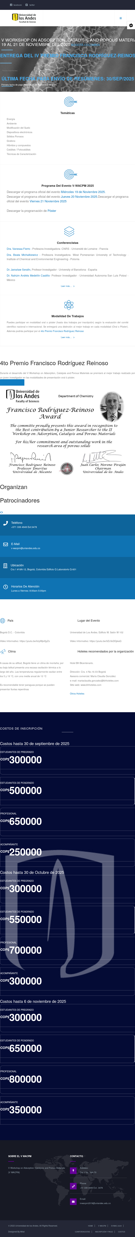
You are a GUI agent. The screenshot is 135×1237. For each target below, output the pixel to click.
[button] (0, 512)
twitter (32, 4)
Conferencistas (82, 1232)
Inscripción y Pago (104, 1232)
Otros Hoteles (77, 693)
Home (90, 1226)
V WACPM (102, 1226)
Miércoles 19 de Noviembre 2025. (83, 192)
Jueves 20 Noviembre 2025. (79, 196)
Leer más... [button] (66, 286)
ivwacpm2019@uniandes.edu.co (95, 1203)
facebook (18, 4)
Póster (52, 210)
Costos (121, 1232)
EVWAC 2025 (116, 1226)
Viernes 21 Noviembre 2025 (48, 201)
